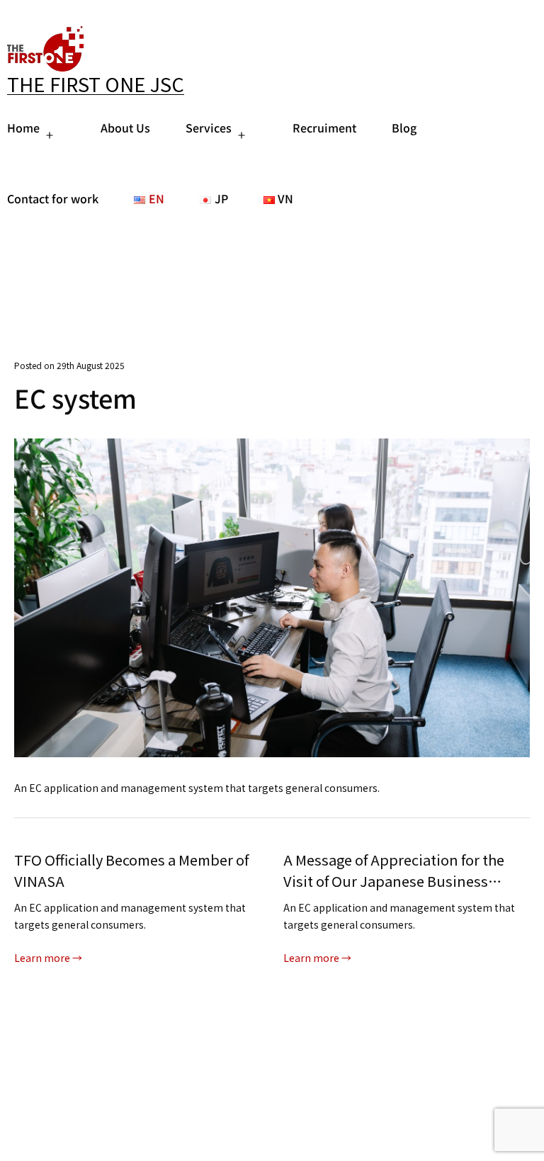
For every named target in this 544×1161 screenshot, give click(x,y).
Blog (404, 127)
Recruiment (324, 127)
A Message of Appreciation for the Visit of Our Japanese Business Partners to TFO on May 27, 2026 (124, 870)
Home (23, 127)
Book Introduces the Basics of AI (389, 859)
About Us (125, 127)
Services (209, 127)
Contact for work (52, 198)
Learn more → (48, 958)
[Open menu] (49, 135)
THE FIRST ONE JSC (95, 83)
